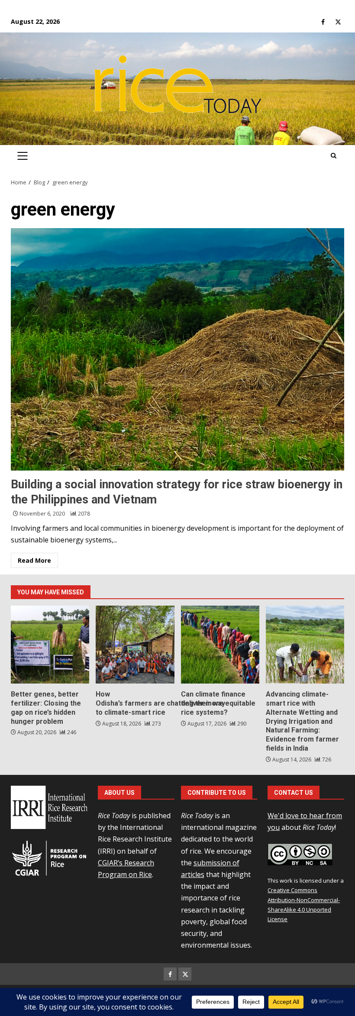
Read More (34, 560)
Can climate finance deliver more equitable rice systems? (220, 645)
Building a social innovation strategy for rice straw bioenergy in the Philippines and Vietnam (177, 349)
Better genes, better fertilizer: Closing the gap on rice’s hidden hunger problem (50, 645)
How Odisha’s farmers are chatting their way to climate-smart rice (135, 645)
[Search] (333, 156)
